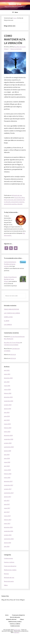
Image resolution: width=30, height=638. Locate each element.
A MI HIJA (13, 354)
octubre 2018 (7, 443)
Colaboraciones (8, 558)
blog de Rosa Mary (19, 197)
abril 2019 (7, 420)
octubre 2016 (7, 535)
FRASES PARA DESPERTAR (11, 309)
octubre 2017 (7, 489)
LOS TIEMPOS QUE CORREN (12, 313)
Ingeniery (16, 632)
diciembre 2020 (8, 378)
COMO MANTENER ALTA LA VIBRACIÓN (14, 39)
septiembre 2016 (9, 539)
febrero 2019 (7, 428)
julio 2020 (6, 382)
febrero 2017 (7, 519)
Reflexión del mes (17, 195)
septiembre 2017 (9, 493)
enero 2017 (7, 523)
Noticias (6, 573)
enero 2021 (7, 374)
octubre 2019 (7, 405)
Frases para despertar (10, 566)
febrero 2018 (7, 474)
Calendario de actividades (11, 345)
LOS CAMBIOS (8, 324)
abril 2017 (7, 512)
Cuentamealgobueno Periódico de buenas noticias (10, 264)
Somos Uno (15, 4)
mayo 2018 (7, 462)
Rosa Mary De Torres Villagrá (12, 342)
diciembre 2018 (8, 435)
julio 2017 (6, 500)
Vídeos (6, 585)
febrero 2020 (7, 393)
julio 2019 (6, 412)
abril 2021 (7, 370)
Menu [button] (16, 12)
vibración (19, 204)
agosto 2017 (7, 496)
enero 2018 (7, 477)
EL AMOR (6, 321)
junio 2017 (7, 504)
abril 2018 (7, 466)
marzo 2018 (7, 470)
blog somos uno (8, 200)
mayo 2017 (7, 508)
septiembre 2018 (9, 447)
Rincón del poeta (9, 581)
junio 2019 (7, 416)
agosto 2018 (7, 451)
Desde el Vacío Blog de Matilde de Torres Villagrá (10, 279)
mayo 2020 (7, 385)
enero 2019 (7, 431)
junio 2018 (7, 458)
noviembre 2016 (8, 531)
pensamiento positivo (10, 204)
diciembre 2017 (8, 481)
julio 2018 (6, 454)
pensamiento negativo (17, 202)
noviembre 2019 (8, 401)
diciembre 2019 (8, 397)
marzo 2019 (7, 424)
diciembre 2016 (8, 527)
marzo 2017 (7, 516)
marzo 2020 (7, 389)
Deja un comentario (16, 49)
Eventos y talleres (9, 562)
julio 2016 (6, 546)
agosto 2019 (7, 408)
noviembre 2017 (8, 485)
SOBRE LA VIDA (8, 317)
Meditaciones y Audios (10, 570)
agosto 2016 (7, 542)
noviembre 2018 (8, 439)
